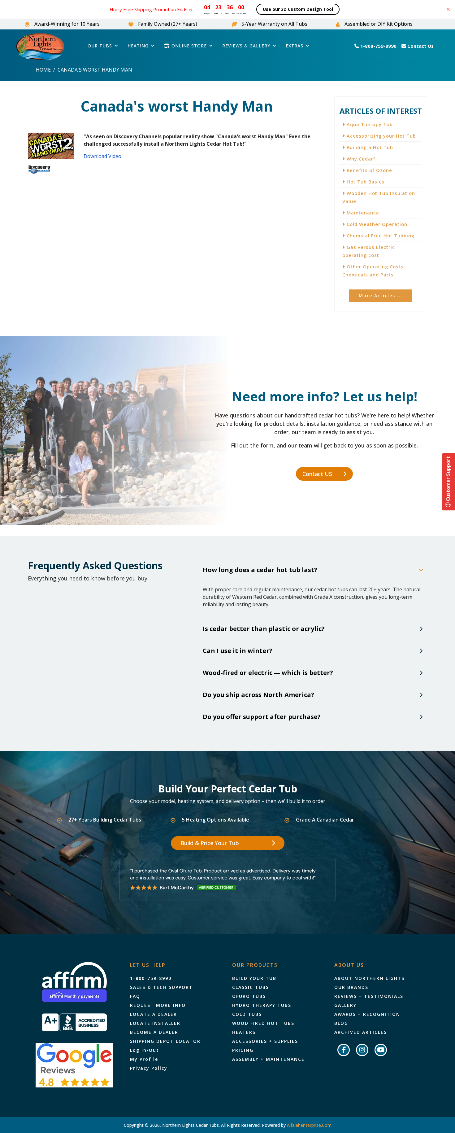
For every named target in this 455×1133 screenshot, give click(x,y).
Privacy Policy (148, 1068)
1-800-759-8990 (377, 46)
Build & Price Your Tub (210, 843)
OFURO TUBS (249, 996)
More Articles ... (381, 295)
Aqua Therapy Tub (369, 124)
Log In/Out (144, 1050)
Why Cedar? (360, 159)
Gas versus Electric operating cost (368, 251)
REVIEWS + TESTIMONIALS (368, 996)
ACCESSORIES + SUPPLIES (265, 1041)
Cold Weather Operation (376, 224)
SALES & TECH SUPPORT (161, 987)
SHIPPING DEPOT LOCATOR (165, 1041)
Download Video (102, 156)
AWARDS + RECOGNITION (367, 1014)
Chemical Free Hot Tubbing (379, 235)
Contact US (318, 474)
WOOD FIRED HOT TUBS (263, 1023)
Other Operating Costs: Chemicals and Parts (373, 270)
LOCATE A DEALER (153, 1014)
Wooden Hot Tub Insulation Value (378, 197)
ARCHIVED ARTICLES (360, 1032)
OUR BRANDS (351, 987)
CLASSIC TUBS (250, 987)
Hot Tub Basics (364, 182)
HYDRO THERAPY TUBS (261, 1005)
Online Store (188, 46)
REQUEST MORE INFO (158, 1005)
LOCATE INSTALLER (155, 1023)
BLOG (341, 1023)
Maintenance (362, 212)
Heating (138, 46)
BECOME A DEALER (154, 1032)
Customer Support (448, 479)
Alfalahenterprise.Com (309, 1125)
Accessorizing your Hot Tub (380, 136)
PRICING (243, 1050)
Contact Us (420, 46)
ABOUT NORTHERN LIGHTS (369, 978)
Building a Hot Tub (369, 147)
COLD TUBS (247, 1014)
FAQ (135, 996)
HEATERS (244, 1032)
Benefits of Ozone (368, 170)
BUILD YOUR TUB (254, 978)
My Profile (144, 1059)
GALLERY (345, 1005)
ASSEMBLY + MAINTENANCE (268, 1059)
